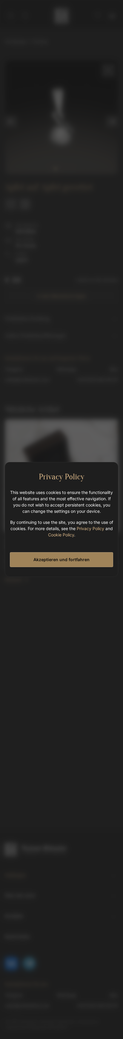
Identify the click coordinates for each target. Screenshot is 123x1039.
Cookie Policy (61, 534)
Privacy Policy (90, 528)
